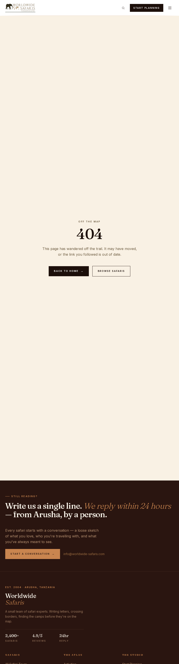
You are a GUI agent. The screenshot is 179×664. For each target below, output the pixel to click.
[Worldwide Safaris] (20, 7)
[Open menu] (170, 8)
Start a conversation (32, 553)
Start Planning (146, 8)
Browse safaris (111, 271)
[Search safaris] (123, 8)
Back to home (69, 271)
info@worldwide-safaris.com (84, 554)
